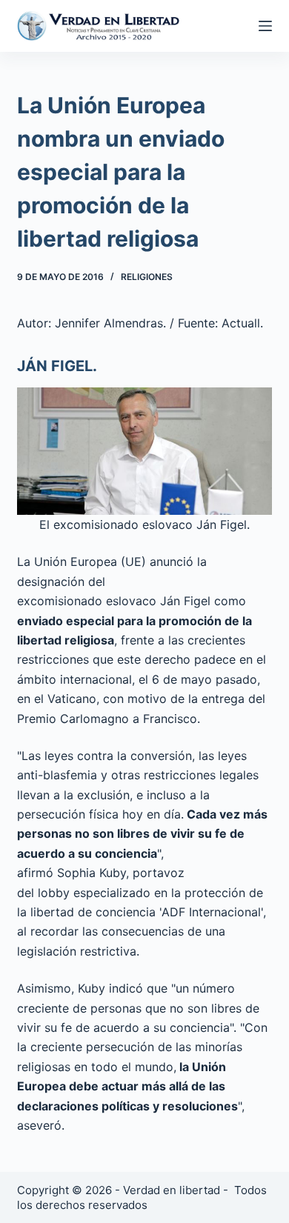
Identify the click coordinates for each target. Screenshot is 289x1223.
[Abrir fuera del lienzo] (265, 26)
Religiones (147, 276)
